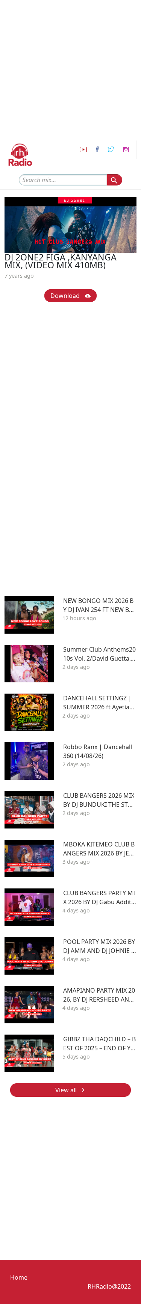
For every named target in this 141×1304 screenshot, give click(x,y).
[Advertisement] (70, 70)
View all (66, 1090)
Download (65, 296)
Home (18, 1277)
